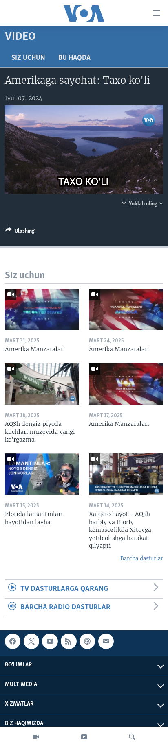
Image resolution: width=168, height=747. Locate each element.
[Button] (20, 232)
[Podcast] (87, 641)
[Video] (36, 737)
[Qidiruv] (132, 737)
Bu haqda (74, 58)
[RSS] (68, 641)
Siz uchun (28, 58)
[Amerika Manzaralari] (42, 309)
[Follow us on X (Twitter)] (31, 641)
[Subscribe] (106, 641)
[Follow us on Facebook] (12, 641)
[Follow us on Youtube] (49, 641)
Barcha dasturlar (141, 558)
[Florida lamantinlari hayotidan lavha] (42, 474)
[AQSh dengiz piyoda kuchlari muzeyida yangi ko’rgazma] (42, 384)
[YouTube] (84, 737)
